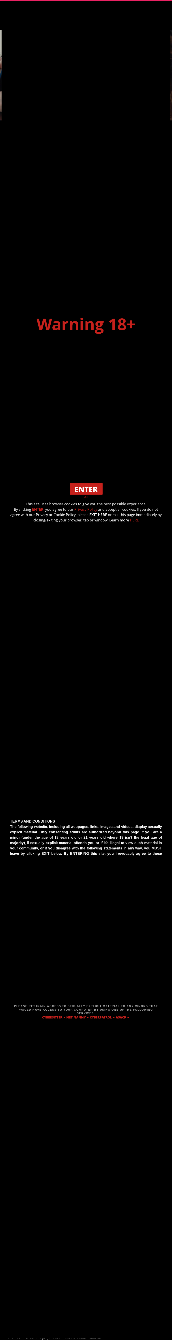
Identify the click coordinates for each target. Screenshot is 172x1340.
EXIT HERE (98, 514)
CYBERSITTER (52, 1017)
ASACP (121, 1017)
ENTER (37, 509)
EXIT (86, 496)
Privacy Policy (85, 509)
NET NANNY (76, 1017)
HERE (134, 520)
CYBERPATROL (101, 1017)
